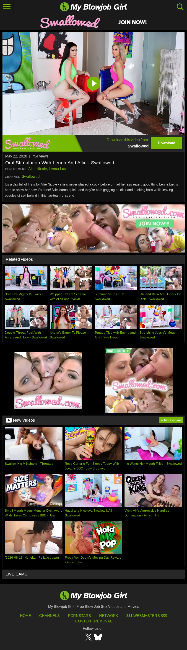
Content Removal (93, 621)
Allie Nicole (37, 169)
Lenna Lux (57, 169)
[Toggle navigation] (7, 7)
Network (108, 616)
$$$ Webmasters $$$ (146, 616)
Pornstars (79, 616)
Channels (49, 616)
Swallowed (31, 176)
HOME (25, 616)
